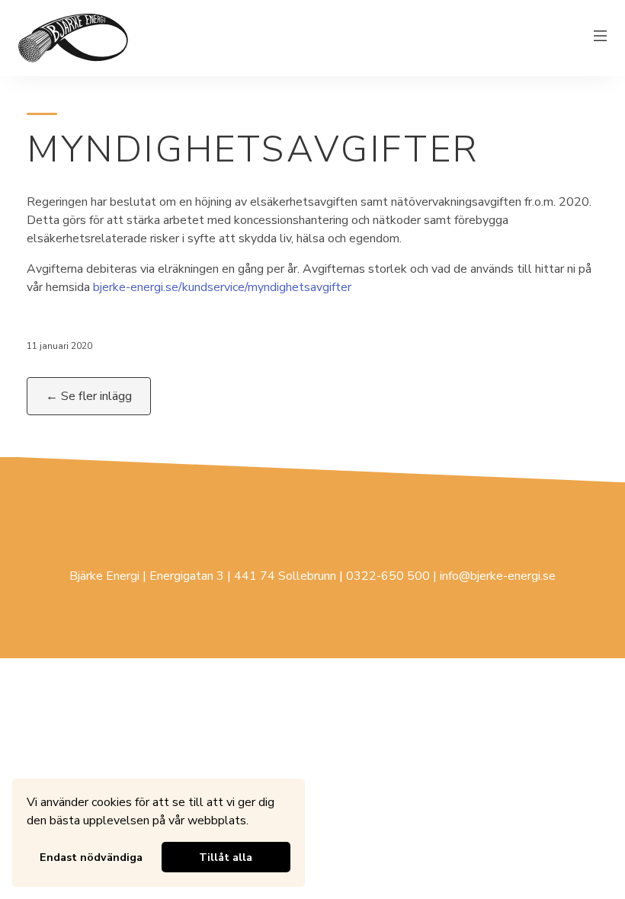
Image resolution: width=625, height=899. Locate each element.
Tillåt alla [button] (225, 857)
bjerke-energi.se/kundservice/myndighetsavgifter (222, 287)
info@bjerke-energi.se (498, 576)
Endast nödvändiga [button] (91, 857)
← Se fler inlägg (89, 396)
